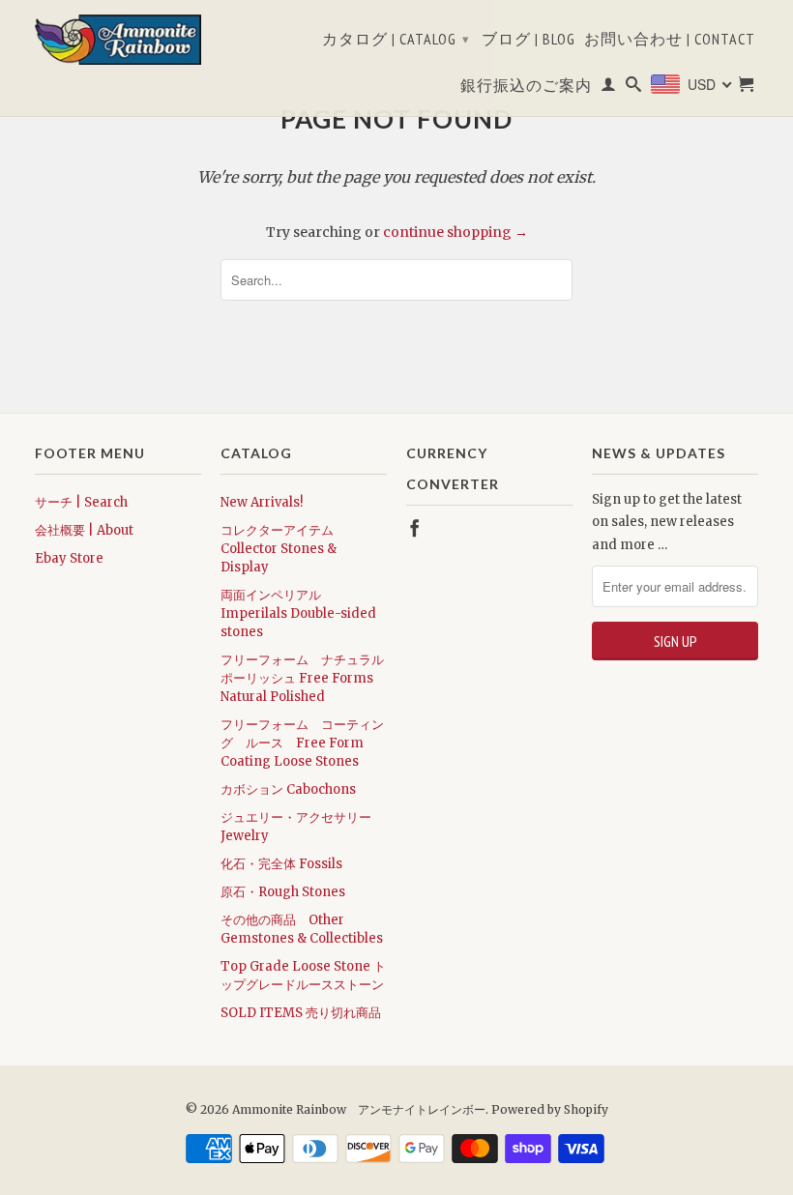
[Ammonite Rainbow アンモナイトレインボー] (118, 40)
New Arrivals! (261, 502)
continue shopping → (455, 232)
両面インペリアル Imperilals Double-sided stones (298, 613)
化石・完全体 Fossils (281, 864)
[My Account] (609, 88)
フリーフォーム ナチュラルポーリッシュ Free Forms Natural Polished (302, 678)
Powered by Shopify (549, 1109)
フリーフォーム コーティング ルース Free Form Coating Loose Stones (302, 743)
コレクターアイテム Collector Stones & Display (278, 548)
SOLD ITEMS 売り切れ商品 (300, 1013)
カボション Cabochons (288, 789)
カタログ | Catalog (396, 38)
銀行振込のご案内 (526, 85)
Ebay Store (69, 558)
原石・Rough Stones (282, 892)
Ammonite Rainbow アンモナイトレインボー (358, 1109)
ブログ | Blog (528, 39)
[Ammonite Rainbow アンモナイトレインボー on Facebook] (415, 528)
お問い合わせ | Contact (669, 39)
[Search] (634, 88)
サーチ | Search (81, 502)
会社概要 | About (84, 530)
